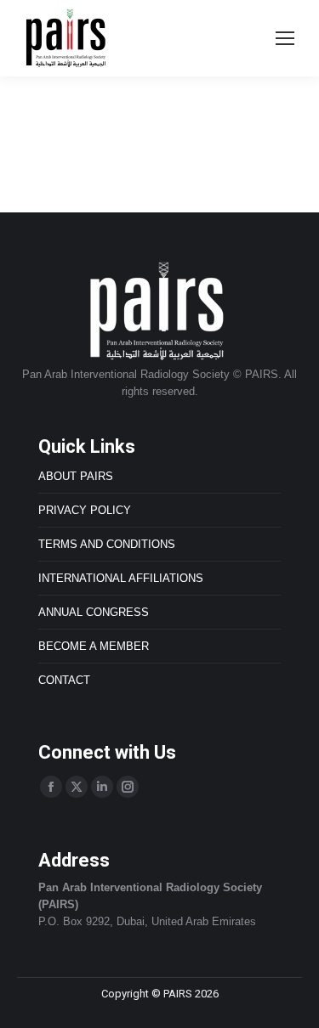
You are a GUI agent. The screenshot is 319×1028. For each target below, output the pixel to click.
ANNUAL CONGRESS (93, 612)
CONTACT (64, 680)
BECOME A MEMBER (93, 646)
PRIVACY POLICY (84, 510)
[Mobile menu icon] (285, 38)
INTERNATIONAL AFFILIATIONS (120, 578)
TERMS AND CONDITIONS (106, 544)
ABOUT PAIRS (75, 476)
